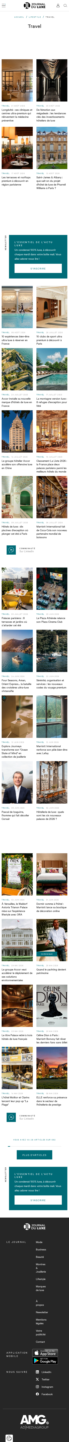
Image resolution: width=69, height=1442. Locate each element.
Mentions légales (41, 1321)
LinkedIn (46, 1372)
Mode (39, 1242)
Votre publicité (40, 1332)
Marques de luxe (41, 1288)
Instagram (47, 1386)
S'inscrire (38, 268)
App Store (45, 1353)
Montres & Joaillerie (41, 1267)
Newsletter (42, 1312)
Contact (40, 1341)
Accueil (19, 17)
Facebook (47, 1394)
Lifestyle (35, 17)
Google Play (45, 1360)
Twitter (45, 1379)
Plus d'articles (34, 1154)
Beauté (40, 1257)
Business (41, 1249)
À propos (40, 1303)
